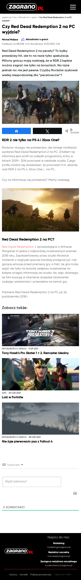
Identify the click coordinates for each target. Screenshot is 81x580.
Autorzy (13, 574)
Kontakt (24, 574)
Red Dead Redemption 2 (19, 247)
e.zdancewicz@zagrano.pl (58, 565)
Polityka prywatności (40, 574)
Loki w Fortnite (12, 397)
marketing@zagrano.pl (58, 547)
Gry (15, 17)
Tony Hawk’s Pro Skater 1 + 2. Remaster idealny (35, 353)
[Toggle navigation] (73, 7)
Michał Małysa (10, 40)
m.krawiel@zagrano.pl (59, 556)
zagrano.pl (6, 17)
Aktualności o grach (28, 17)
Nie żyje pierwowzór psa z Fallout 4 (27, 441)
